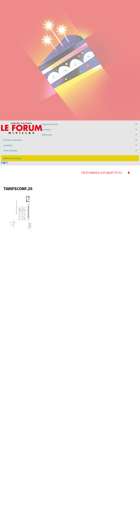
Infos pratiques (10, 150)
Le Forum (46, 129)
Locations (8, 145)
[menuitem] (70, 124)
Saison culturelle (50, 124)
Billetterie (47, 134)
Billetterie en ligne (12, 158)
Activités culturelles (12, 140)
